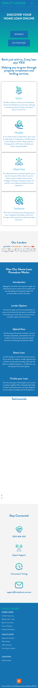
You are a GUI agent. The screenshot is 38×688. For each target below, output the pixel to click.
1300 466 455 (19, 536)
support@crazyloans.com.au (19, 592)
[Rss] (19, 681)
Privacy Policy (6, 686)
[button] (31, 3)
